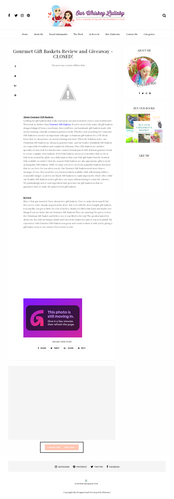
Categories (149, 34)
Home (25, 34)
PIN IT (83, 348)
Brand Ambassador (58, 34)
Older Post (69, 447)
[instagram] (23, 15)
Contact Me (132, 34)
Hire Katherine (112, 34)
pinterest (81, 467)
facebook (114, 467)
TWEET (56, 348)
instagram (63, 467)
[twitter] (17, 15)
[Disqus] (62, 405)
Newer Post (55, 447)
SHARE (43, 348)
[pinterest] (30, 15)
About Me (38, 34)
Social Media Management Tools (86, 484)
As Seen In (94, 34)
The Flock (78, 34)
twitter (98, 467)
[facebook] (11, 15)
